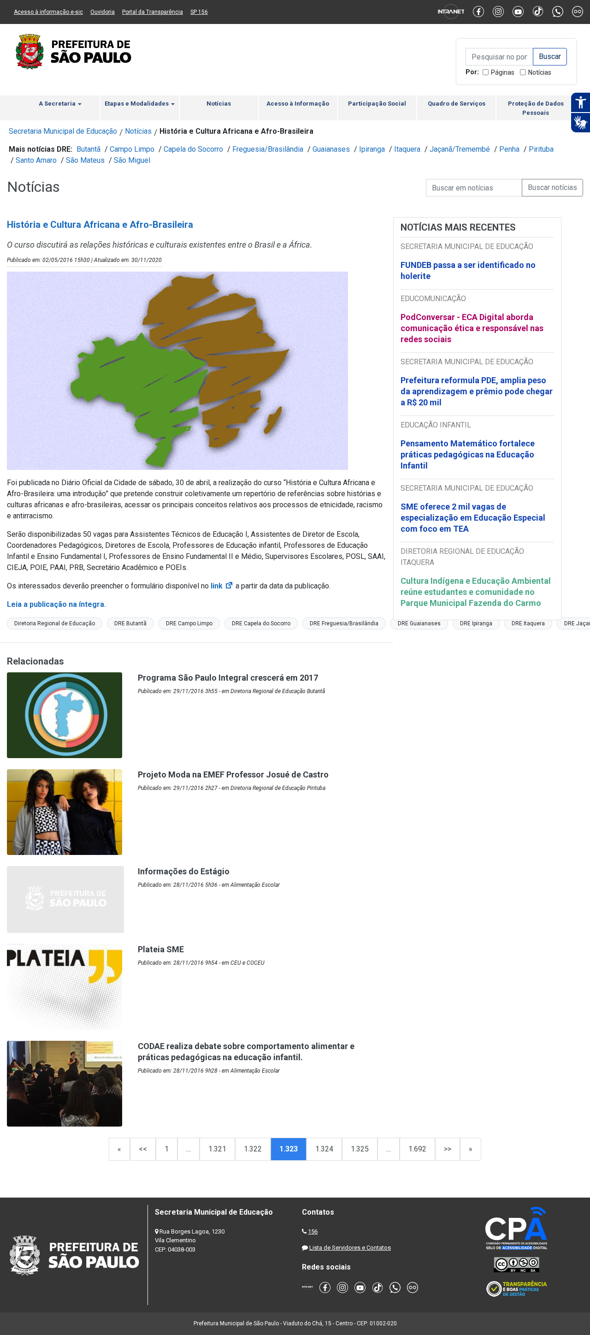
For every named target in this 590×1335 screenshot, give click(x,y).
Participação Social (377, 103)
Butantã (88, 149)
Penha (509, 149)
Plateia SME (161, 949)
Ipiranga (372, 149)
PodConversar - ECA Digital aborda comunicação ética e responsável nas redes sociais (472, 328)
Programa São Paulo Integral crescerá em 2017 (228, 677)
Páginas (502, 72)
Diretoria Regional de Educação (54, 623)
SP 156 (199, 12)
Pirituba (541, 149)
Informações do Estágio (184, 871)
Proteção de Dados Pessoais (536, 108)
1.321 (217, 1149)
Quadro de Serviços (456, 103)
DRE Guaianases (419, 623)
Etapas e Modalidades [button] (137, 103)
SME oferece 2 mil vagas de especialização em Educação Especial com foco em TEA (473, 518)
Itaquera (407, 149)
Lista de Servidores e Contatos (350, 1247)
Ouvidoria (102, 12)
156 (313, 1231)
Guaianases (331, 149)
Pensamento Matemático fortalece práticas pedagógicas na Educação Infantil (468, 454)
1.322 (253, 1149)
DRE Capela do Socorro (261, 623)
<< (143, 1149)
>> (447, 1149)
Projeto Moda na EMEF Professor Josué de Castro (233, 774)
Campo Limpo (132, 149)
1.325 (360, 1149)
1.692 (417, 1149)
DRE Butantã (130, 623)
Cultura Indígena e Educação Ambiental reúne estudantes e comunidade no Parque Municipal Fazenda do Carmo (476, 592)
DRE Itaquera (528, 623)
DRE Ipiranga (476, 623)
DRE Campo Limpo (189, 623)
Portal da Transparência (152, 12)
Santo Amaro (36, 160)
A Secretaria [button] (58, 103)
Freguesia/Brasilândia (267, 149)
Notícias (539, 72)
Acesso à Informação (297, 103)
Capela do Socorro (193, 149)
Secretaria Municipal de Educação (63, 131)
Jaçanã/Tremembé (460, 149)
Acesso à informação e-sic (48, 12)
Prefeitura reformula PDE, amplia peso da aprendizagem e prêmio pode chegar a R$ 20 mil (477, 391)
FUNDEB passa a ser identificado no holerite (468, 270)
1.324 (324, 1149)
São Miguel (132, 160)
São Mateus (85, 160)
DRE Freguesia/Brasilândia (344, 623)
